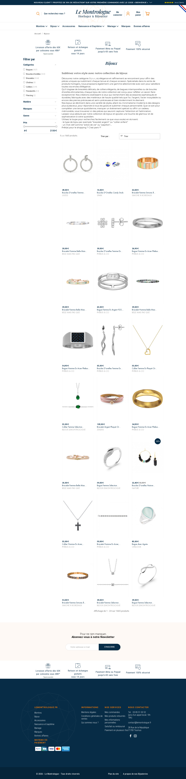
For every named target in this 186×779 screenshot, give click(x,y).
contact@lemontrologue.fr (139, 722)
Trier (126, 136)
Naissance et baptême (44, 724)
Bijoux (36, 716)
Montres (38, 712)
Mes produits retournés (115, 716)
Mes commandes (112, 712)
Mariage (37, 728)
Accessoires (39, 720)
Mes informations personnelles (112, 721)
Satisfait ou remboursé (115, 726)
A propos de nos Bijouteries (135, 774)
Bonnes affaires (41, 735)
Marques (38, 732)
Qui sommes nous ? (90, 722)
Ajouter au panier (78, 193)
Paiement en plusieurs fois (116, 730)
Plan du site (113, 774)
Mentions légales (88, 712)
